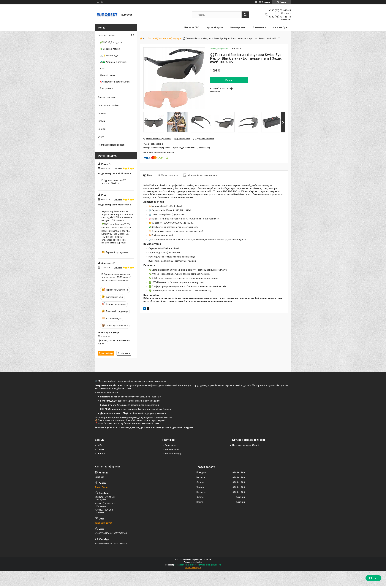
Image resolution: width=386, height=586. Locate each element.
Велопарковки (237, 27)
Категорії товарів (106, 35)
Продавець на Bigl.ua (193, 562)
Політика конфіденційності (111, 145)
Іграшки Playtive (215, 27)
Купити (229, 80)
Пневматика (259, 27)
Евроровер (170, 445)
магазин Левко (172, 449)
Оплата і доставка (107, 97)
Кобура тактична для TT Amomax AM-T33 (113, 182)
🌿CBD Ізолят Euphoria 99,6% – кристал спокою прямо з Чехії (116, 225)
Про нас (102, 113)
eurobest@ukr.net (103, 523)
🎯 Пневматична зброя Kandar (115, 82)
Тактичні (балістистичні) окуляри (164, 38)
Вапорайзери (106, 88)
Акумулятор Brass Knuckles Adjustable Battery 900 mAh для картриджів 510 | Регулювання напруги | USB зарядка (117, 216)
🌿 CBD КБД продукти (111, 42)
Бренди (102, 129)
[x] (148, 309)
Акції (102, 68)
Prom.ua (207, 559)
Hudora (101, 453)
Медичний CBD (191, 27)
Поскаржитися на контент (185, 565)
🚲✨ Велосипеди (109, 55)
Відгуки (101, 121)
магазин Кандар (173, 453)
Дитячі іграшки (107, 75)
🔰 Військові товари (110, 49)
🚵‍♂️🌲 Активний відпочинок (113, 62)
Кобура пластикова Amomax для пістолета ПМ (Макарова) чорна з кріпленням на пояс (116, 277)
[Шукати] (245, 14)
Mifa (100, 445)
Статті (101, 137)
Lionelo (101, 449)
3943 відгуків (264, 2)
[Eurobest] (107, 15)
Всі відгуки (123, 353)
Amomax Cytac (280, 27)
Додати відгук (106, 353)
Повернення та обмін (108, 105)
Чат (376, 578)
